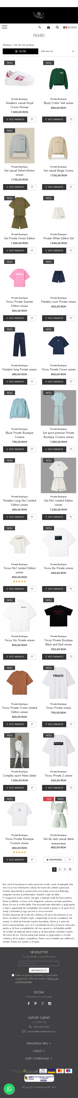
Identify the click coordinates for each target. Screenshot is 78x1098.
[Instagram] (49, 1004)
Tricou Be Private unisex (58, 568)
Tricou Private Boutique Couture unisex (19, 841)
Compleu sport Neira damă (19, 775)
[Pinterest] (35, 1004)
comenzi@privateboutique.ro (41, 1031)
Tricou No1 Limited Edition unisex (19, 570)
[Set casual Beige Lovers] (58, 145)
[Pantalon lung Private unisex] (19, 344)
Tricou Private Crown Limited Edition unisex (19, 710)
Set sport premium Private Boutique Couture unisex (58, 435)
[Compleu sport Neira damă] (19, 750)
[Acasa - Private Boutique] (39, 15)
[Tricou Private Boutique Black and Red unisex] (58, 615)
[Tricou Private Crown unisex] (58, 344)
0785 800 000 (41, 1027)
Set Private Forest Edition (19, 238)
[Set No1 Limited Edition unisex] (58, 475)
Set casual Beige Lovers (58, 170)
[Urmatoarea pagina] (70, 869)
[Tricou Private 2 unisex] (58, 750)
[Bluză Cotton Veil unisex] (58, 78)
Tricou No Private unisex (20, 640)
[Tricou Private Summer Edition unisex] (19, 276)
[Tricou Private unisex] (58, 683)
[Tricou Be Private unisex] (58, 543)
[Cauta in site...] (57, 27)
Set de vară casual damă (59, 839)
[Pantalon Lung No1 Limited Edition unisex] (19, 475)
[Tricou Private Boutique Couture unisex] (19, 814)
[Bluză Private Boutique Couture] (19, 408)
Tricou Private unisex (58, 708)
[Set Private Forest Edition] (19, 213)
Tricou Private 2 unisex (58, 775)
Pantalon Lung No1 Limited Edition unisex (19, 502)
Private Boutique (19, 99)
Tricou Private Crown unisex (59, 369)
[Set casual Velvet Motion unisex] (19, 145)
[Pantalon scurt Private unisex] (58, 276)
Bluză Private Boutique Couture (19, 435)
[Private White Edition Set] (58, 213)
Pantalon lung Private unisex (19, 369)
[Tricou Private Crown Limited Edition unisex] (19, 683)
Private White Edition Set (58, 238)
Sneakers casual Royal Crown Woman (19, 105)
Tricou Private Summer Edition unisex (19, 304)
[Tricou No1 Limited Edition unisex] (19, 543)
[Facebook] (28, 1004)
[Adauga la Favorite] (32, 119)
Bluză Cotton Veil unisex (58, 103)
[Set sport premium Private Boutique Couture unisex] (58, 408)
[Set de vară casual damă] (58, 814)
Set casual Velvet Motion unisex (19, 172)
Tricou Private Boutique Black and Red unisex (58, 642)
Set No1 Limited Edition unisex (58, 502)
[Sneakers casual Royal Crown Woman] (19, 78)
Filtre (22, 51)
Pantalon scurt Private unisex (58, 302)
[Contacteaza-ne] (40, 27)
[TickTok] (42, 1004)
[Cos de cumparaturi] (48, 27)
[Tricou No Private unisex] (19, 615)
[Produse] (5, 28)
